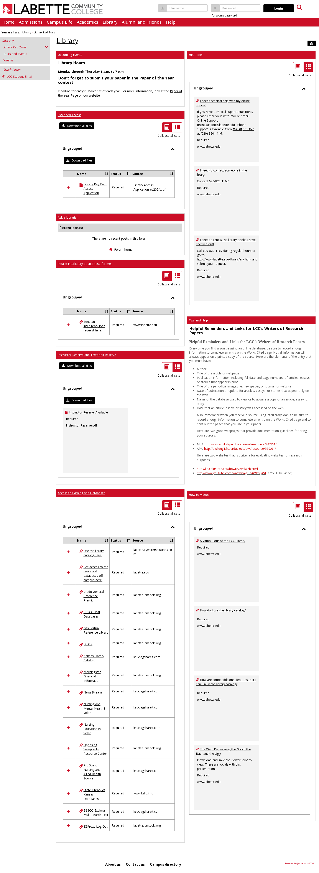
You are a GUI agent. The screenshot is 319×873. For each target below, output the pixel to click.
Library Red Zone (44, 32)
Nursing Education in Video (92, 728)
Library (110, 22)
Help (171, 22)
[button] (76, 125)
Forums (7, 60)
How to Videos (199, 495)
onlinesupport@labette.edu (216, 125)
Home (8, 22)
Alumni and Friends (142, 22)
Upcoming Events (70, 55)
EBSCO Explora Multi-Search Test (96, 812)
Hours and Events (14, 54)
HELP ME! (195, 55)
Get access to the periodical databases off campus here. (96, 573)
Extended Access (69, 115)
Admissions (31, 22)
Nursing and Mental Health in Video (95, 708)
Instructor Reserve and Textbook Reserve (87, 355)
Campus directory (165, 864)
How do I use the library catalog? (223, 610)
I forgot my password (223, 15)
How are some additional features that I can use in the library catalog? (226, 682)
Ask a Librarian (68, 217)
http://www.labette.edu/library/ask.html (224, 259)
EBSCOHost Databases (92, 614)
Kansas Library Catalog (94, 658)
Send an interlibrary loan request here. (94, 326)
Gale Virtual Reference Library (96, 630)
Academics (87, 22)
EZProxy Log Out (96, 826)
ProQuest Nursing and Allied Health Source (92, 771)
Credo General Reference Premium (94, 596)
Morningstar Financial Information (92, 676)
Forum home (123, 249)
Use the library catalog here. (94, 553)
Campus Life (59, 22)
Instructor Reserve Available (88, 412)
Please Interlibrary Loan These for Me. (85, 264)
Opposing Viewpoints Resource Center (95, 749)
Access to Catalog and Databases (81, 493)
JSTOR (88, 644)
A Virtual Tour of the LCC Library (222, 541)
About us (113, 864)
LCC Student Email (19, 76)
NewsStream (93, 692)
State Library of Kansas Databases (94, 794)
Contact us (135, 864)
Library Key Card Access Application (95, 188)
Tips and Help (198, 320)
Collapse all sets (169, 135)
